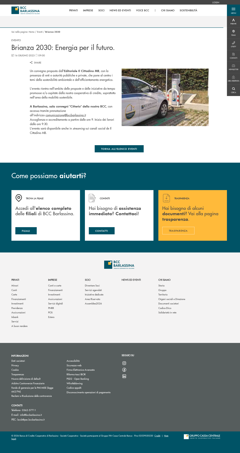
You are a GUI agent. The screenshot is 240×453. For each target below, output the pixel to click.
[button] (233, 10)
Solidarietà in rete (167, 312)
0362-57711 (29, 410)
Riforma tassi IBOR (76, 374)
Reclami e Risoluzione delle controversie (36, 395)
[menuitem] (215, 2)
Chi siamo (164, 279)
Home (31, 31)
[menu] (133, 10)
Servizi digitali (55, 303)
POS (50, 312)
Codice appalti (74, 387)
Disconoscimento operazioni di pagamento (89, 392)
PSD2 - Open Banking (78, 378)
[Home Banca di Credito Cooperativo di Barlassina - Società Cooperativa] (25, 10)
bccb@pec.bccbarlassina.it (31, 419)
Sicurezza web (74, 365)
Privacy (15, 365)
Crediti (157, 435)
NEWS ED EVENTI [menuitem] (120, 10)
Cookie (15, 369)
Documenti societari (168, 303)
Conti (14, 290)
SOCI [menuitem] (101, 10)
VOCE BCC (142, 10)
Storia (161, 285)
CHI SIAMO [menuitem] (168, 10)
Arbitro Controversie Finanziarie (36, 383)
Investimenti (17, 303)
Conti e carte (54, 285)
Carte (14, 294)
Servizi (14, 321)
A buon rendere (19, 326)
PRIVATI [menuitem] (73, 10)
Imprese (52, 279)
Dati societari (18, 360)
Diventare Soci (92, 285)
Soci (87, 279)
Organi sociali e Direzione (171, 299)
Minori (14, 285)
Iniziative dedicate (94, 294)
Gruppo (162, 290)
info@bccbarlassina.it (31, 414)
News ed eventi (131, 279)
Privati (15, 279)
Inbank (14, 317)
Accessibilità (73, 360)
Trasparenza (17, 374)
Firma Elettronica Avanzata (81, 369)
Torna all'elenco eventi (119, 148)
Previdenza (17, 308)
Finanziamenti (18, 299)
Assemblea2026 (93, 303)
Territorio (163, 294)
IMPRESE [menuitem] (88, 10)
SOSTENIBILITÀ (188, 10)
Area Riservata (92, 299)
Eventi (40, 31)
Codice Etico (164, 308)
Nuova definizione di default (25, 378)
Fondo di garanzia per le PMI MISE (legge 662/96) (32, 389)
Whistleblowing (74, 383)
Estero (51, 317)
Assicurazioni (18, 312)
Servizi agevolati (93, 290)
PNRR (51, 308)
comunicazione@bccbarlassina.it (66, 115)
